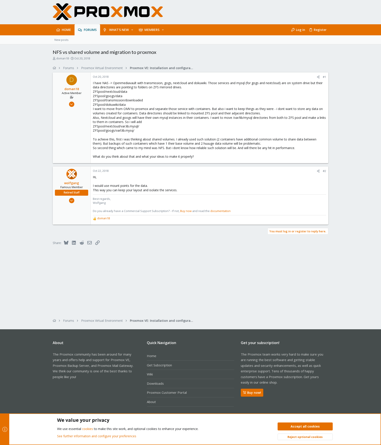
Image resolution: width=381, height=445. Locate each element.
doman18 (62, 58)
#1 (324, 77)
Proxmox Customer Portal (167, 392)
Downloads (155, 383)
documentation (220, 211)
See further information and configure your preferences (96, 436)
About (151, 402)
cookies (87, 429)
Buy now (186, 211)
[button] (132, 30)
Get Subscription (159, 365)
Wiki (150, 374)
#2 (324, 171)
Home (151, 356)
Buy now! (254, 392)
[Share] (318, 77)
